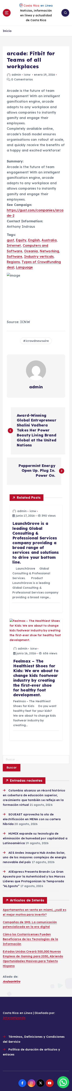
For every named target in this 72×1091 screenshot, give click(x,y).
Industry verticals (39, 256)
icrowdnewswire (37, 341)
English (34, 240)
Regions (13, 262)
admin (16, 74)
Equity (21, 240)
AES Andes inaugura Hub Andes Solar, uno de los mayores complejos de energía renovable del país (34, 857)
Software (14, 256)
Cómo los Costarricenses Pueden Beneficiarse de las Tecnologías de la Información (30, 939)
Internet (14, 245)
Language (24, 267)
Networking (49, 251)
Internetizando (14, 1018)
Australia (49, 240)
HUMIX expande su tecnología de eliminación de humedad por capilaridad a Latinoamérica (35, 838)
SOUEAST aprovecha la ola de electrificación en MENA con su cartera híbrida (32, 819)
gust (10, 240)
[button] (63, 1082)
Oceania (31, 251)
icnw (27, 74)
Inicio (7, 31)
